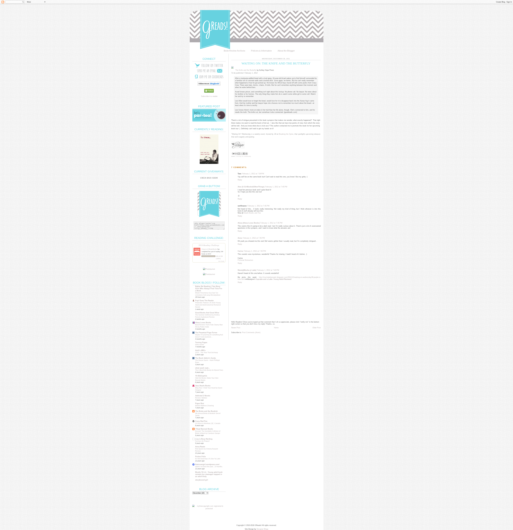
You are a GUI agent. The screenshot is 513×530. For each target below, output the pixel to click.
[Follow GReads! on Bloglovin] (209, 85)
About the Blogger (286, 51)
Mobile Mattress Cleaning (204, 406)
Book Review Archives (234, 51)
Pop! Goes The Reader (204, 301)
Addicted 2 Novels (202, 396)
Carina (240, 251)
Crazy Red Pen (201, 421)
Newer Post (235, 328)
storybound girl (201, 480)
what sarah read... (202, 368)
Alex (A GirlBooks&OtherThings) (251, 187)
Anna (240, 238)
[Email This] (236, 153)
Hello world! (199, 345)
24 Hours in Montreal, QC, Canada (207, 423)
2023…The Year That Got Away (206, 352)
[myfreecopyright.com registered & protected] (209, 509)
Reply (240, 180)
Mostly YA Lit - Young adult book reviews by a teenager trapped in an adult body (208, 474)
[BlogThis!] (239, 153)
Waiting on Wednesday (243, 156)
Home (276, 328)
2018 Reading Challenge (209, 245)
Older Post (316, 328)
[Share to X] (241, 153)
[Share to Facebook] (244, 153)
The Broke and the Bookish (206, 411)
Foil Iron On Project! (202, 441)
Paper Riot (199, 403)
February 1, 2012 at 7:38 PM (253, 174)
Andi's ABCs (200, 350)
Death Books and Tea (252, 213)
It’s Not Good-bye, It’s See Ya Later (207, 459)
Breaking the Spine (286, 134)
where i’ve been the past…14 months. (209, 467)
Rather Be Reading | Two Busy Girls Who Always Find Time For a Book (208, 288)
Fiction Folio (200, 457)
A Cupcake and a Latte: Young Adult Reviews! (273, 279)
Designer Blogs (262, 529)
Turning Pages (201, 342)
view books (221, 261)
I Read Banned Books (204, 429)
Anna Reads (200, 447)
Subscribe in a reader (209, 96)
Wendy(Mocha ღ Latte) (247, 270)
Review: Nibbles (201, 398)
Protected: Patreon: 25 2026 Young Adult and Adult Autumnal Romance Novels (208, 305)
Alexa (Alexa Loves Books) (249, 223)
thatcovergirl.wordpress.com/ (207, 464)
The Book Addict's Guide (205, 358)
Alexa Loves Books (203, 323)
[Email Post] (233, 153)
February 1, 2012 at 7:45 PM (276, 187)
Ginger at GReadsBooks (209, 249)
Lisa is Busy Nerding (203, 439)
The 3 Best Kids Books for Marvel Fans (209, 370)
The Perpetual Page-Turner (206, 333)
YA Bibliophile (201, 376)
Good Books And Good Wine (207, 313)
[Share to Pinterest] (246, 153)
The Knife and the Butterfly (245, 70)
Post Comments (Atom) (251, 332)
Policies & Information (261, 51)
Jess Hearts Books (202, 386)
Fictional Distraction (245, 260)
